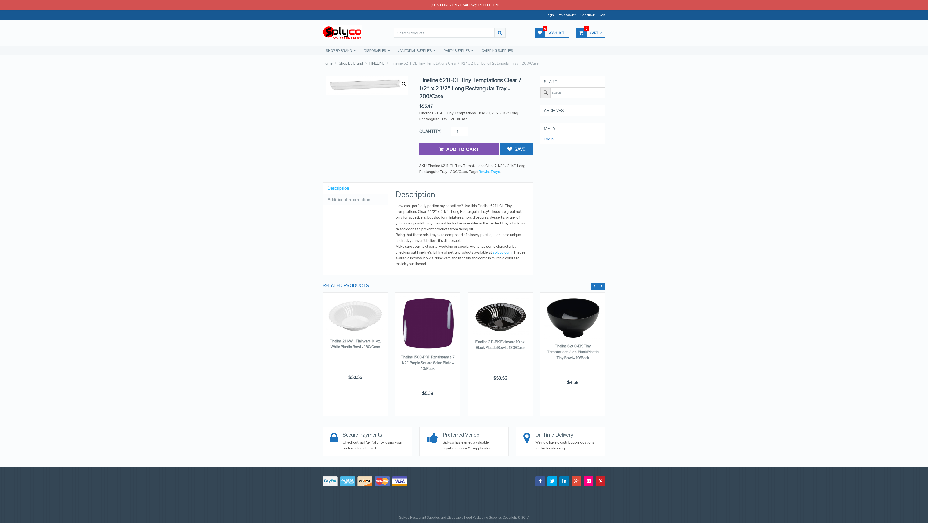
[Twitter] (552, 481)
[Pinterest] (600, 481)
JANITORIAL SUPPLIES (415, 50)
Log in (549, 139)
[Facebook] (540, 481)
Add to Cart (462, 149)
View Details (355, 323)
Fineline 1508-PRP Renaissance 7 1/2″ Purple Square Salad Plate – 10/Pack (428, 362)
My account (567, 15)
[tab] (355, 188)
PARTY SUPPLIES (457, 50)
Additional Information (349, 199)
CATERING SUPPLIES (497, 50)
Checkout (587, 15)
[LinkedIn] (564, 481)
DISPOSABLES (375, 50)
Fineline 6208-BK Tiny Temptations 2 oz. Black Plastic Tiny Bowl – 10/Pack (573, 352)
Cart (602, 15)
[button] (403, 84)
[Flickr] (588, 481)
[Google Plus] (576, 481)
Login (550, 15)
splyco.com (502, 252)
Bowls (484, 171)
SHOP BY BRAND (339, 50)
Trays (495, 171)
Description (338, 188)
